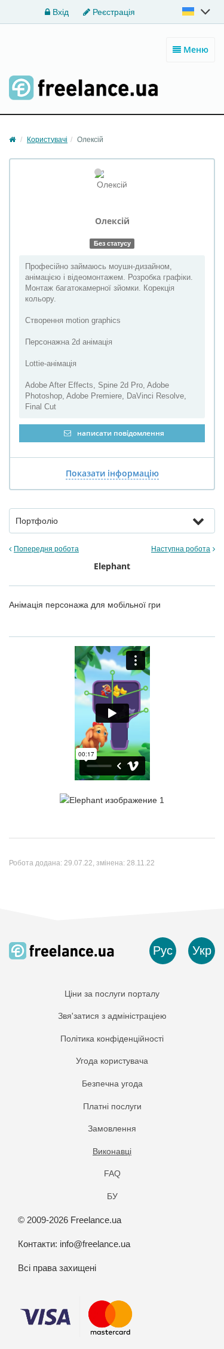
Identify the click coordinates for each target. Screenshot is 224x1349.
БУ (112, 1196)
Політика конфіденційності (112, 1038)
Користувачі (47, 139)
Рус (163, 950)
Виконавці (112, 1151)
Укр (201, 950)
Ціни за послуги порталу (112, 993)
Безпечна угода (112, 1083)
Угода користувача (112, 1061)
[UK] (197, 11)
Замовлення (112, 1128)
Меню (194, 49)
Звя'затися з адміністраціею (112, 1016)
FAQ (112, 1173)
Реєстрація (112, 12)
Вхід (59, 12)
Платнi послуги (112, 1106)
